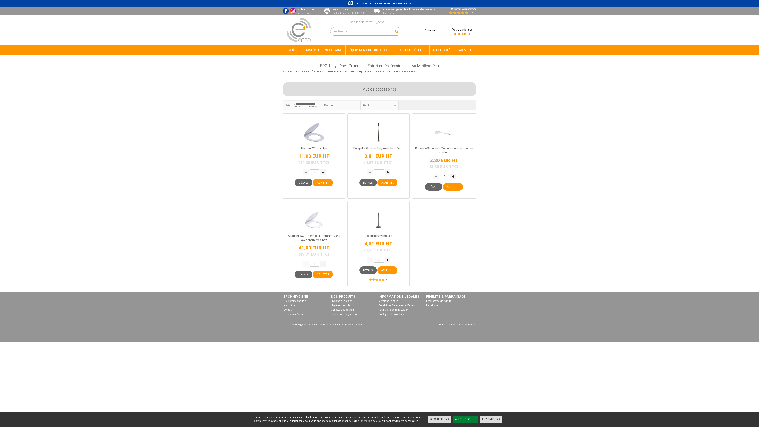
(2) (386, 280)
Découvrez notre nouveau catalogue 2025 (383, 3)
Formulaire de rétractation (393, 309)
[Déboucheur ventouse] (378, 232)
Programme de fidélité (438, 301)
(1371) (472, 12)
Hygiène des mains (341, 301)
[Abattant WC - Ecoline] (314, 144)
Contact (288, 309)
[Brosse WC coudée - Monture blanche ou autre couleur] (444, 144)
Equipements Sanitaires (372, 71)
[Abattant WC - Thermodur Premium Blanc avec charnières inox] (314, 232)
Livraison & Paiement (295, 314)
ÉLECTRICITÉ (441, 50)
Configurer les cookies (391, 314)
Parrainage (432, 305)
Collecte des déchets (342, 309)
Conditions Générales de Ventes (397, 305)
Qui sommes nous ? (295, 301)
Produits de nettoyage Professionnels (304, 71)
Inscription (289, 305)
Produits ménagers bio (344, 314)
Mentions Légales (388, 301)
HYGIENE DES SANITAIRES (342, 71)
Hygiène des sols (340, 305)
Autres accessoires (402, 71)
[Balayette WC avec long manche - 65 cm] (378, 144)
